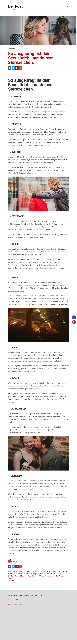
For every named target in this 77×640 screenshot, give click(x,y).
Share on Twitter (13, 68)
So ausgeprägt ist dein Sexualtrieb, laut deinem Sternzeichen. (31, 57)
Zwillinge (11, 578)
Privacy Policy (24, 595)
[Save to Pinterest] (74, 322)
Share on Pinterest (16, 68)
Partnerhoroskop (43, 574)
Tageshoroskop (33, 576)
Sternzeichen (19, 576)
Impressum (12, 595)
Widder (61, 576)
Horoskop (12, 49)
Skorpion (59, 574)
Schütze (52, 574)
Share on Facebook (9, 68)
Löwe (14, 574)
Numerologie (33, 574)
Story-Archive (36, 595)
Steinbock (11, 576)
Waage (41, 576)
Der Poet (15, 6)
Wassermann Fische (51, 576)
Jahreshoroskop (56, 571)
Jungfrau (65, 571)
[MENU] (67, 6)
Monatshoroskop (22, 574)
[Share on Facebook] (74, 317)
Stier (26, 576)
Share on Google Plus (20, 68)
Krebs (10, 574)
